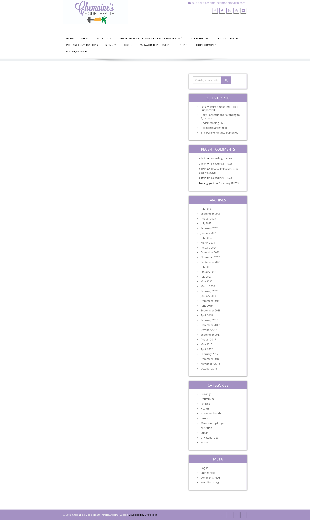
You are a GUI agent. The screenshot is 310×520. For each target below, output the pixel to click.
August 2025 (208, 218)
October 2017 (209, 329)
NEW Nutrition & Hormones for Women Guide (150, 38)
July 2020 (206, 276)
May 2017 (206, 344)
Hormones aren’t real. (214, 127)
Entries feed (208, 472)
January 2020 (209, 296)
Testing (182, 44)
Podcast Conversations (82, 44)
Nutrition (206, 428)
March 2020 (208, 286)
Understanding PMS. (213, 123)
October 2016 (209, 368)
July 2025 (206, 223)
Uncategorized (209, 437)
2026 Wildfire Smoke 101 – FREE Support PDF (220, 108)
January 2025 (209, 233)
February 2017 (209, 354)
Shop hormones (205, 44)
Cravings (206, 394)
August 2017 (208, 339)
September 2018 (211, 310)
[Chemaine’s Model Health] (108, 12)
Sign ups (110, 44)
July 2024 (206, 238)
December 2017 (210, 325)
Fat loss (205, 403)
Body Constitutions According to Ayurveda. (220, 116)
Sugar (204, 432)
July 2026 (206, 208)
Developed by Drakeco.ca (143, 514)
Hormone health (211, 413)
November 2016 (210, 363)
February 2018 (209, 320)
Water (204, 442)
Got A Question (76, 51)
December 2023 (210, 252)
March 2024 (208, 242)
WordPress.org (210, 482)
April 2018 (207, 315)
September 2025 (211, 213)
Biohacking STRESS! (221, 158)
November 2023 (210, 257)
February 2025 (209, 228)
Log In (128, 44)
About (85, 38)
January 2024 (209, 247)
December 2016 (210, 358)
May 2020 (206, 281)
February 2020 (209, 291)
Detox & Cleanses (227, 38)
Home (70, 38)
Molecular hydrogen (213, 423)
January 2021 (209, 271)
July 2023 (206, 267)
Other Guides (199, 38)
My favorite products (154, 44)
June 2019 (207, 305)
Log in (204, 468)
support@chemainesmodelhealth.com (218, 3)
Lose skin (206, 418)
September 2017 (211, 334)
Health (205, 408)
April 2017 (207, 349)
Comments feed (210, 477)
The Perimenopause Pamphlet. (219, 132)
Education (104, 38)
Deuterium (207, 398)
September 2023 (211, 262)
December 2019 (210, 300)
